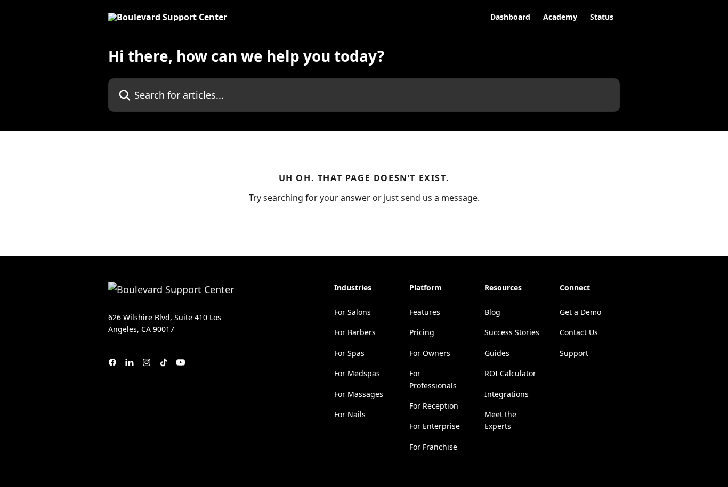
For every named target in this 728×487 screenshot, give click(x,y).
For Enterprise (434, 426)
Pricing (421, 332)
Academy (560, 17)
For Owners (429, 353)
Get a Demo (580, 312)
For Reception (433, 406)
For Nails (350, 414)
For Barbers (355, 332)
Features (424, 312)
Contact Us (579, 332)
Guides (496, 353)
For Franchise (433, 447)
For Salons (352, 312)
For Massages (358, 394)
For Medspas (357, 373)
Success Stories (511, 332)
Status (601, 17)
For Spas (349, 353)
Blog (492, 312)
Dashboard (510, 17)
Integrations (506, 394)
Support (574, 353)
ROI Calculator (510, 373)
